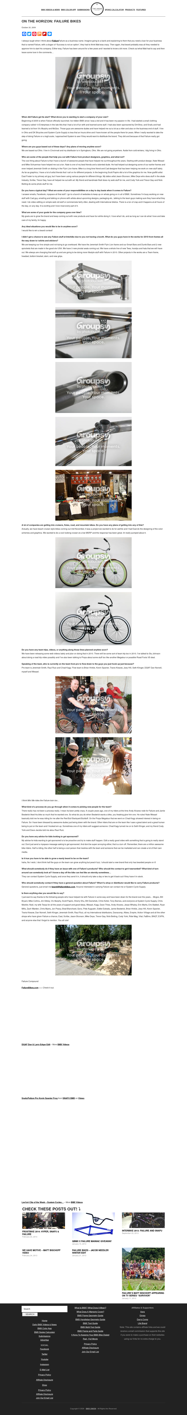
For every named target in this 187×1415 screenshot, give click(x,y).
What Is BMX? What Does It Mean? (90, 1307)
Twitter (44, 1354)
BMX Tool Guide (90, 1323)
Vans (142, 1311)
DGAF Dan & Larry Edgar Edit (36, 1044)
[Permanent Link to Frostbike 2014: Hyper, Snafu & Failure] (43, 1220)
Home (44, 1320)
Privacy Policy (44, 1374)
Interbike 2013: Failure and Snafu (142, 1230)
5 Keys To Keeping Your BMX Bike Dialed (90, 1334)
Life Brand (142, 1323)
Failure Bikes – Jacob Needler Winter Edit (90, 1251)
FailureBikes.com (30, 987)
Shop (44, 1385)
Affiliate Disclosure (44, 1379)
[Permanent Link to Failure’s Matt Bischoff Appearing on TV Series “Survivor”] (143, 1269)
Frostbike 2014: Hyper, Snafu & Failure (40, 1233)
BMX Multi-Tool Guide (90, 1327)
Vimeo (81, 1098)
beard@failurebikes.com (63, 886)
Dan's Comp (142, 1319)
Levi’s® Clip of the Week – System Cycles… (43, 1202)
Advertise (44, 1339)
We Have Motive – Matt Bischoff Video (41, 1251)
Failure (55, 40)
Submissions (44, 1336)
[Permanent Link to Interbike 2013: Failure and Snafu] (143, 1220)
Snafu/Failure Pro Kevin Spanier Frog (40, 1098)
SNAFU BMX (69, 1098)
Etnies (142, 1315)
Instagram (44, 1364)
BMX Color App (45, 1328)
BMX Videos (63, 1044)
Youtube (44, 1359)
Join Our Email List (44, 1397)
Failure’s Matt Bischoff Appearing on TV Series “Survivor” (143, 1294)
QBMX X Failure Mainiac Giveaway (92, 1241)
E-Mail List (44, 1369)
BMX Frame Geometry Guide (90, 1315)
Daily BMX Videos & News (44, 1324)
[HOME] (97, 8)
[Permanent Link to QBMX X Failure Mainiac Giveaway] (93, 1225)
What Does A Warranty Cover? (90, 1311)
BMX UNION (91, 1409)
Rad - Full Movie (90, 1338)
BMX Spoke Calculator (44, 1332)
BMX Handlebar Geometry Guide (90, 1319)
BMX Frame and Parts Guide (90, 1331)
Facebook (44, 1348)
